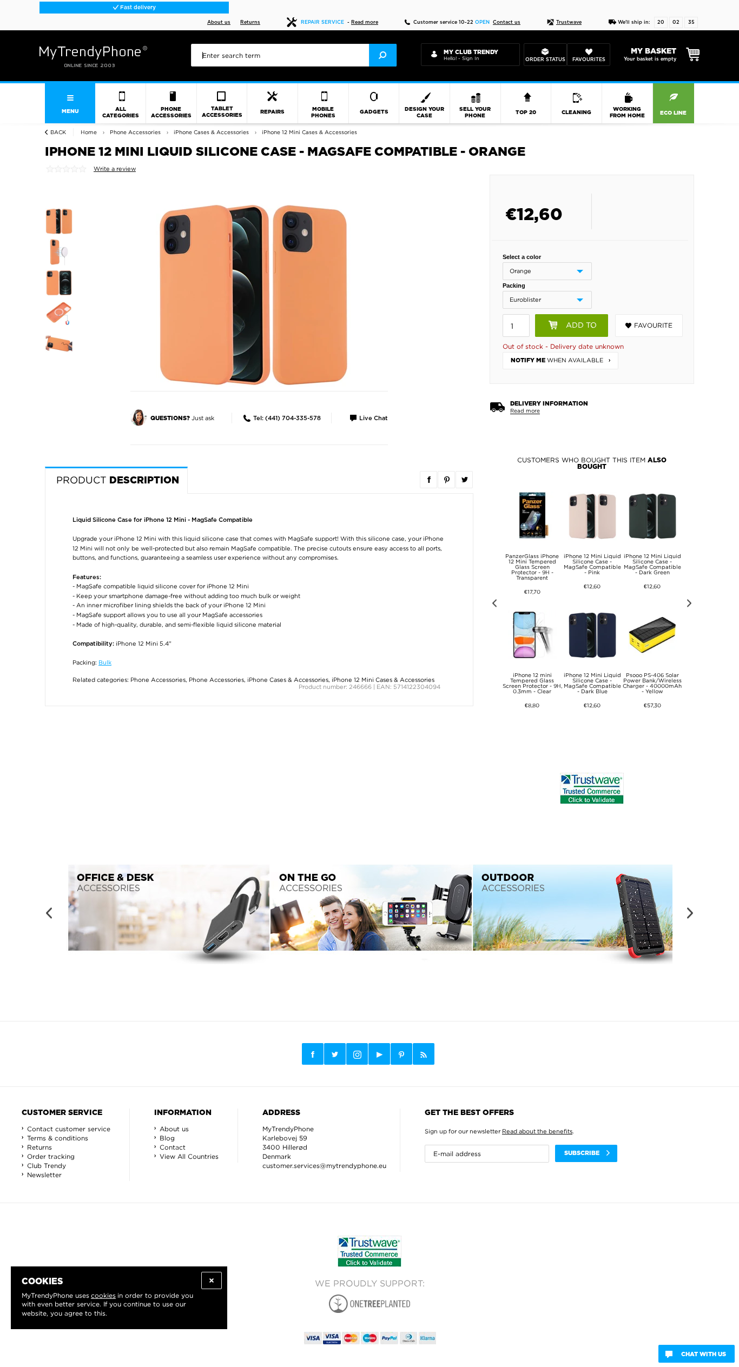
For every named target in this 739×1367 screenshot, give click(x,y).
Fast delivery (137, 7)
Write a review (115, 168)
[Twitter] (335, 1054)
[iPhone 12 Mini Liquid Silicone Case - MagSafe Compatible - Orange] (253, 293)
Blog (167, 1138)
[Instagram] (357, 1054)
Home (89, 132)
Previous (493, 605)
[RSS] (423, 1054)
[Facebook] (313, 1054)
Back (58, 132)
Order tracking (51, 1156)
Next (691, 605)
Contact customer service (68, 1128)
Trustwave (569, 22)
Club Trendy (46, 1165)
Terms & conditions (57, 1138)
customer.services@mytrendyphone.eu (324, 1165)
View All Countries (189, 1156)
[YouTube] (379, 1054)
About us (218, 22)
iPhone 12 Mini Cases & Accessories (383, 679)
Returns (250, 22)
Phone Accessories (158, 679)
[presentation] (294, 55)
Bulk (104, 662)
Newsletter (44, 1174)
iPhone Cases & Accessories (287, 679)
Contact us (506, 22)
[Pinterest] (401, 1054)
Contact (173, 1147)
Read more (364, 22)
